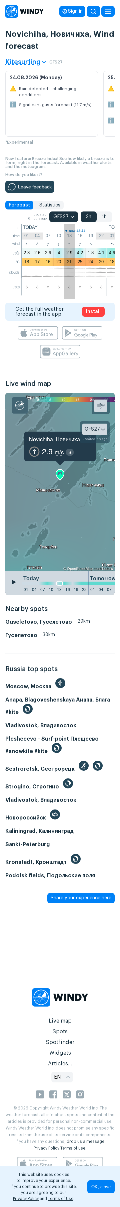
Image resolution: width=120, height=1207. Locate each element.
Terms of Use (60, 1199)
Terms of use (72, 1148)
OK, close (101, 1186)
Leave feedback (35, 186)
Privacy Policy (46, 1148)
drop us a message (85, 1142)
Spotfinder (60, 1042)
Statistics (49, 205)
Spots (60, 1031)
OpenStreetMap (80, 568)
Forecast (19, 205)
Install (93, 311)
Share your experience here (81, 898)
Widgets (60, 1053)
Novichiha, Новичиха (54, 439)
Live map (60, 1021)
